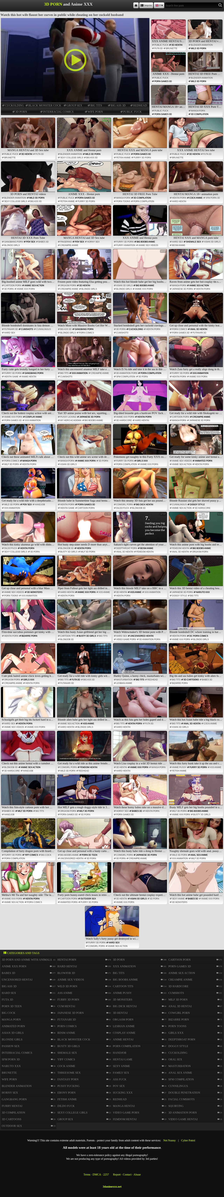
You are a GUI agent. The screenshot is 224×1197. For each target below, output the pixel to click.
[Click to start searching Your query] (220, 5)
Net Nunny (169, 1140)
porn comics (86, 333)
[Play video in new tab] (75, 19)
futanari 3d (11, 329)
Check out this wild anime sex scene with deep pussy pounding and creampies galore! (84, 441)
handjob (40, 504)
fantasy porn (68, 1079)
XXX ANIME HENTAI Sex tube (169, 41)
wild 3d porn (198, 48)
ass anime (104, 592)
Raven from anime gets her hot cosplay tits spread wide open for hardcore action (196, 266)
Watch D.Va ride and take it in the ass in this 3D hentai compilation (140, 354)
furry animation (125, 245)
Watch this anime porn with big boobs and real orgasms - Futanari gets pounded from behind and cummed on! (196, 529)
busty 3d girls (68, 552)
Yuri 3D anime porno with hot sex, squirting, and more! (84, 398)
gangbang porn (13, 242)
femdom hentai (145, 552)
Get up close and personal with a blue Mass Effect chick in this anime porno (28, 573)
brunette (171, 48)
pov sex (30, 242)
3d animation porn (126, 373)
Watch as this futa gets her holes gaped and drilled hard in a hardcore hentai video (140, 704)
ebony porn (66, 1092)
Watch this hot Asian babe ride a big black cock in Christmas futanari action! (196, 704)
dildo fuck (122, 508)
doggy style (197, 504)
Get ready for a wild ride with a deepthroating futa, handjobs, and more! (28, 485)
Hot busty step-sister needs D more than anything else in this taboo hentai (84, 529)
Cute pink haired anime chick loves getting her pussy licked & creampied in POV (28, 660)
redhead (140, 105)
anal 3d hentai (198, 329)
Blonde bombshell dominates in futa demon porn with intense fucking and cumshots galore (28, 310)
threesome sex (69, 1072)
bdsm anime (178, 245)
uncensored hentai (141, 636)
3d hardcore (124, 420)
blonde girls (12, 245)
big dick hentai (144, 504)
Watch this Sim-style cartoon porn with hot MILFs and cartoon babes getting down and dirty (28, 792)
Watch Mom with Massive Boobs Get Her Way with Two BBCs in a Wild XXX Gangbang (84, 310)
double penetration (184, 1092)
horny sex (93, 242)
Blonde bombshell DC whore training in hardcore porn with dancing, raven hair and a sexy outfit (196, 617)
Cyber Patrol (188, 1140)
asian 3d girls (212, 242)
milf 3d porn (11, 464)
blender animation (202, 45)
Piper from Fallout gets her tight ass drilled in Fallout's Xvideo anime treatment (84, 573)
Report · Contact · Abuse (127, 1174)
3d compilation (199, 114)
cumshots (27, 329)
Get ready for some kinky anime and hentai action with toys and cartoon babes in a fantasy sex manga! (196, 441)
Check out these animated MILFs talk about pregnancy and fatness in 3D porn (28, 441)
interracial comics (58, 111)
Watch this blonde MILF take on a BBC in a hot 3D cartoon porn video (140, 573)
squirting (176, 1105)
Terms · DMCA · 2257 (96, 1174)
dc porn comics (198, 636)
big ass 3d (118, 105)
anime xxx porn (26, 289)
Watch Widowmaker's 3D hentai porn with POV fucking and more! (140, 617)
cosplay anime (33, 417)
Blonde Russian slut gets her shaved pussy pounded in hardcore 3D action (196, 485)
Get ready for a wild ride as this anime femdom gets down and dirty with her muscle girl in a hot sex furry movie (84, 748)
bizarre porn (29, 636)
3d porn (21, 111)
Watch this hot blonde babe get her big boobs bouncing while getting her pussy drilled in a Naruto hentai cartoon (140, 266)
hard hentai (179, 201)
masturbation (124, 679)
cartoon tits (68, 636)
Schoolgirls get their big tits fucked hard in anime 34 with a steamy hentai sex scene (28, 704)
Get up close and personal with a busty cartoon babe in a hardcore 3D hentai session (84, 836)
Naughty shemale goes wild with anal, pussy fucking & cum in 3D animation (196, 836)
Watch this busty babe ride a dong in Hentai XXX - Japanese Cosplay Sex (140, 836)
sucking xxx (123, 1092)
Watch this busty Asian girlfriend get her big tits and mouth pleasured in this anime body (84, 617)
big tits (96, 105)
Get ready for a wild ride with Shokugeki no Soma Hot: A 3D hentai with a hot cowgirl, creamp (196, 398)
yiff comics (31, 855)
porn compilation (143, 201)
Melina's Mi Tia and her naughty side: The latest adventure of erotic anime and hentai (28, 879)
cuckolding (14, 105)
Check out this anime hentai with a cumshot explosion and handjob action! (28, 748)
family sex (121, 1072)
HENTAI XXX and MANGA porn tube (140, 150)
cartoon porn (12, 285)
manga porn (198, 111)
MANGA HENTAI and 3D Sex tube (28, 150)
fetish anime (123, 157)
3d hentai (177, 45)
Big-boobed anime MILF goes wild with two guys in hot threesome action (28, 266)
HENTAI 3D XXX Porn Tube (205, 106)
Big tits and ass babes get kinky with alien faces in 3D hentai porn (196, 660)
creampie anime (69, 245)
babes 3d (43, 242)
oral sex (175, 1059)
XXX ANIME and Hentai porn (84, 150)
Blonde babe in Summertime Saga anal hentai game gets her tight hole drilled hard (84, 485)
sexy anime (178, 898)
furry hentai (12, 1105)
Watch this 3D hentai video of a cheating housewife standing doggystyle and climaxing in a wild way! (196, 573)
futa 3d (158, 48)
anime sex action (34, 285)
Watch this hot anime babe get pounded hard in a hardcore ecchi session (196, 879)
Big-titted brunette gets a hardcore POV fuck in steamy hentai (140, 398)
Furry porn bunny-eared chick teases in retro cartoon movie (84, 879)
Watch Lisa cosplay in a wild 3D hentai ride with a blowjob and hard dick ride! (140, 748)
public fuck (132, 111)
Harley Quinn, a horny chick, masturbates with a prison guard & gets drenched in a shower (140, 660)
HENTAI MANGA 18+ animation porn (169, 106)
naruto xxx (203, 592)
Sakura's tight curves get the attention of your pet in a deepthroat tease (140, 529)
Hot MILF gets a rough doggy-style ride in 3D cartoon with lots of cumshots (84, 792)
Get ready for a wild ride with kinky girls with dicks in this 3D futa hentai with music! (84, 660)
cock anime (195, 198)
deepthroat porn (126, 548)
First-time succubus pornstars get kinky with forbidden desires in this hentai (28, 617)
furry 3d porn (142, 157)
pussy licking (68, 417)
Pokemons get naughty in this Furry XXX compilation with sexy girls (140, 441)
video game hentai (183, 1119)
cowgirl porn (124, 504)
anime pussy (179, 767)
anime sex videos (148, 245)
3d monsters (34, 592)
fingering (66, 242)
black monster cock (44, 105)
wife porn (95, 111)
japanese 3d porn (182, 289)
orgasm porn (68, 285)
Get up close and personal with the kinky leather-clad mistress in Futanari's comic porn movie (196, 310)
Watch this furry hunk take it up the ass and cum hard (196, 748)
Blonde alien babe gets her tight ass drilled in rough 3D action (84, 704)
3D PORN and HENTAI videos (205, 41)
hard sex (177, 242)
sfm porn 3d (213, 198)
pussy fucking (68, 1086)
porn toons (123, 201)
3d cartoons (191, 679)
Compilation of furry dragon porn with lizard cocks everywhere (28, 836)
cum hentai (66, 1006)
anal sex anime (199, 855)
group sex (74, 105)
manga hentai (124, 1105)
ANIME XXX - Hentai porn (168, 73)
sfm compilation (125, 376)
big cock (46, 855)
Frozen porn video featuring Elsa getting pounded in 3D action (84, 266)
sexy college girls (71, 157)
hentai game (11, 376)
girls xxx (142, 461)
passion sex (11, 1046)
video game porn (126, 639)
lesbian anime (124, 683)
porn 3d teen (89, 855)
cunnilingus (43, 329)
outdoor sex (88, 898)
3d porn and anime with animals (27, 959)
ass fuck (120, 1079)
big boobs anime (146, 242)
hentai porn (179, 198)
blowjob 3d (139, 508)
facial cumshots (181, 1099)
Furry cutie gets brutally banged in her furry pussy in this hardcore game (28, 354)
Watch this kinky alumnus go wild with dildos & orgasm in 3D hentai (28, 529)
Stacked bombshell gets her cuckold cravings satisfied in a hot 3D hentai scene (140, 310)
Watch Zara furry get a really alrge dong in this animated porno (196, 354)
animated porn (203, 461)
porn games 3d (163, 81)
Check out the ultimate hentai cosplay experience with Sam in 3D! (140, 879)
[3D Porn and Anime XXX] (136, 5)
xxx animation (80, 373)
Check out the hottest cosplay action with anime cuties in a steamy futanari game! (28, 398)
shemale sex (193, 242)
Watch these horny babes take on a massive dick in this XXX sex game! (140, 792)
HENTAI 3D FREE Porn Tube (205, 73)
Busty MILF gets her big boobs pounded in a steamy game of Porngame (196, 792)
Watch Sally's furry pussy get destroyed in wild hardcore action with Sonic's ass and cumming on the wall (112, 923)
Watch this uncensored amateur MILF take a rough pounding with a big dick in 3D (84, 354)
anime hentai (29, 376)
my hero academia (70, 420)
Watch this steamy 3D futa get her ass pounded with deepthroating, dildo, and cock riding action (140, 485)
